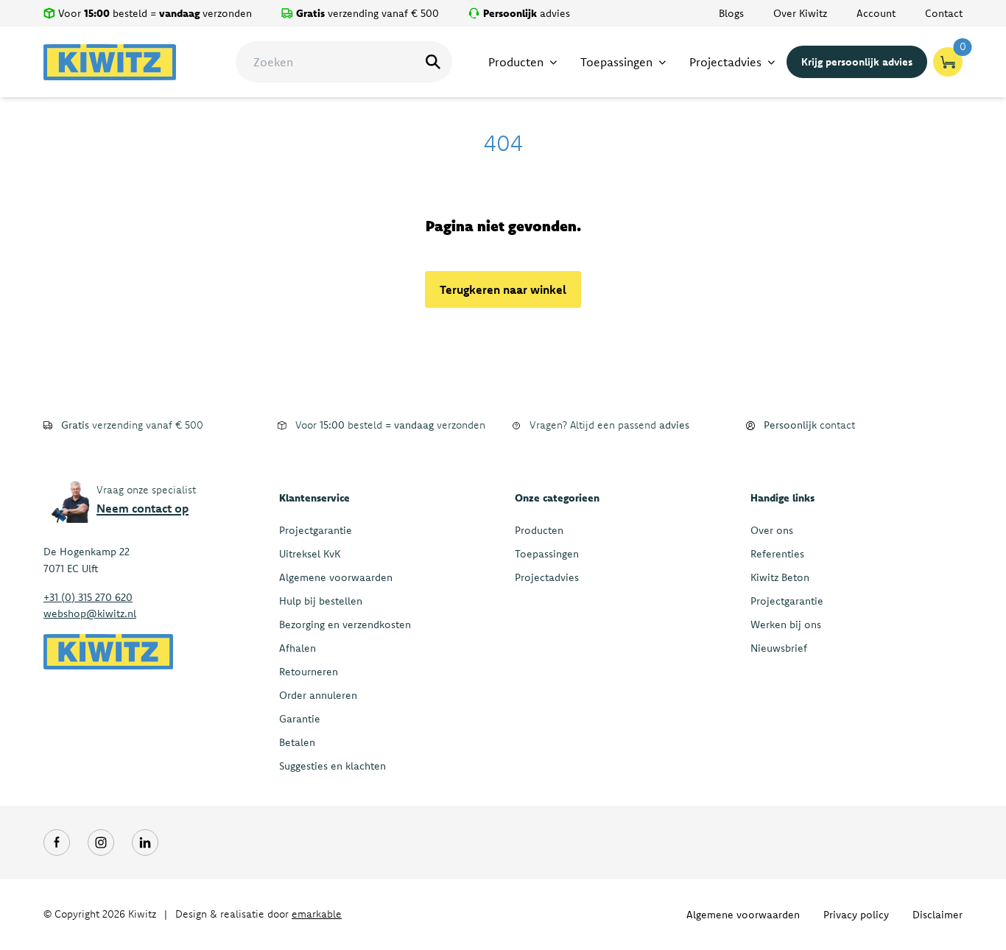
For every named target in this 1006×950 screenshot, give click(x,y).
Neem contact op (142, 508)
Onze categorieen (557, 497)
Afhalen (297, 648)
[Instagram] (101, 842)
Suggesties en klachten (332, 766)
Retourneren (308, 671)
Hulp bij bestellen (320, 601)
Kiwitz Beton (779, 577)
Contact (944, 13)
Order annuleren (318, 695)
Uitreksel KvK (309, 553)
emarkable (317, 914)
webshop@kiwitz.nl (89, 613)
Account (876, 13)
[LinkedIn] (145, 842)
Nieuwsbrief (778, 648)
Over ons (771, 530)
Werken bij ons (785, 624)
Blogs (731, 13)
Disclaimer (937, 914)
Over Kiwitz (800, 13)
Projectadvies (547, 577)
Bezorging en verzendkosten (345, 624)
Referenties (777, 553)
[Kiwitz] (109, 62)
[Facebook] (56, 842)
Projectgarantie (315, 530)
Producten (539, 530)
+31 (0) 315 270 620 (88, 597)
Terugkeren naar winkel (503, 289)
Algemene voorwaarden (336, 577)
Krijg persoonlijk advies (856, 61)
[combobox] (344, 61)
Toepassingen (547, 553)
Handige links (782, 497)
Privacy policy (856, 914)
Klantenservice (314, 497)
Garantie (299, 718)
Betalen (297, 742)
